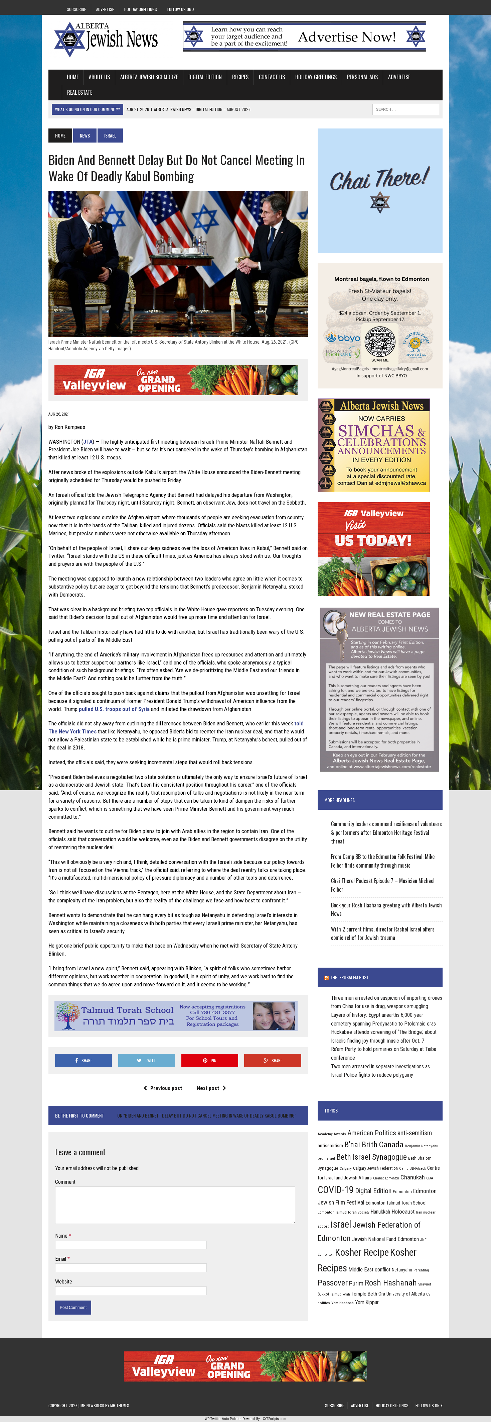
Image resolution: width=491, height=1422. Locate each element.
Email (61, 1259)
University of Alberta (405, 1294)
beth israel (326, 1158)
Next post (208, 1088)
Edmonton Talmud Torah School (396, 1203)
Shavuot (424, 1284)
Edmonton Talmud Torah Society (343, 1212)
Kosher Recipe (362, 1252)
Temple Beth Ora (368, 1294)
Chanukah (412, 1177)
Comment (65, 1182)
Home (72, 77)
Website (63, 1281)
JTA (88, 441)
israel (341, 1224)
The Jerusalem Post (349, 977)
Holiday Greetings (140, 9)
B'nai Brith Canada (373, 1144)
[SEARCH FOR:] (405, 108)
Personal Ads (362, 77)
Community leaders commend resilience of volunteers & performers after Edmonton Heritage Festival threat (386, 832)
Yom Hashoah (342, 1303)
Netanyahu (402, 1270)
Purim (356, 1283)
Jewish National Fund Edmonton (385, 1239)
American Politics (371, 1133)
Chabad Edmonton (386, 1178)
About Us (99, 77)
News (85, 135)
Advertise (105, 9)
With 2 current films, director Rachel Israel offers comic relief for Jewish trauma (383, 933)
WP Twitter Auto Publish (223, 1419)
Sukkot (323, 1294)
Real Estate (79, 92)
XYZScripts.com (274, 1419)
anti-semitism (414, 1133)
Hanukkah (380, 1212)
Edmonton (402, 1191)
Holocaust (403, 1211)
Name (62, 1236)
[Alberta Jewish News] (110, 39)
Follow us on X (180, 9)
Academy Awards (332, 1134)
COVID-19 (336, 1189)
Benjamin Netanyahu (421, 1146)
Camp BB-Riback (412, 1168)
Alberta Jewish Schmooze (149, 77)
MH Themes (119, 1405)
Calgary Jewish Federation (375, 1168)
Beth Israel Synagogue (371, 1157)
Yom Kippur (367, 1302)
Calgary (346, 1168)
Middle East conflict (369, 1269)
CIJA (429, 1178)
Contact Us (272, 77)
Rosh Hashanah (391, 1282)
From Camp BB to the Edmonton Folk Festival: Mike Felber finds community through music (383, 861)
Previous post (166, 1088)
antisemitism (330, 1146)
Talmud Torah (340, 1294)
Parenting (421, 1270)
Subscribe (76, 9)
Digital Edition (205, 77)
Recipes (240, 77)
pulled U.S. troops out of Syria (114, 709)
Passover (333, 1282)
